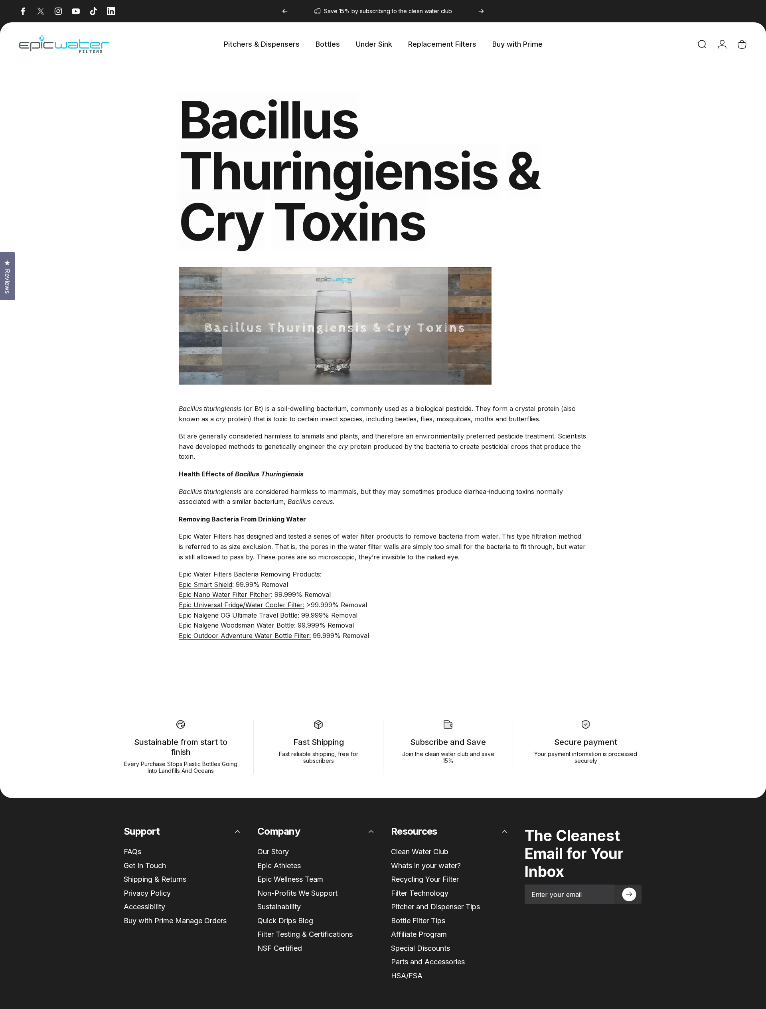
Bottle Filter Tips (418, 920)
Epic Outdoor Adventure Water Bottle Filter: (245, 636)
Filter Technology (419, 893)
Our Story (273, 851)
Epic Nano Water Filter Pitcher (225, 594)
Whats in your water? (426, 865)
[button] (628, 894)
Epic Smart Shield (205, 584)
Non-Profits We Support (297, 893)
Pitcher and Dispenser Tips (435, 906)
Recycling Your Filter (425, 879)
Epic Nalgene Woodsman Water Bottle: (237, 625)
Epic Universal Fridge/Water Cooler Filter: (241, 605)
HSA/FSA (406, 975)
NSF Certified (279, 948)
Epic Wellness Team (290, 879)
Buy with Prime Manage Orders (175, 920)
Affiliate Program (419, 934)
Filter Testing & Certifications (305, 934)
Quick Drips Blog (285, 920)
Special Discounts (420, 948)
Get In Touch (145, 865)
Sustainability (279, 906)
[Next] (481, 11)
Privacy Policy (147, 893)
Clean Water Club (419, 851)
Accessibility (144, 906)
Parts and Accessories (428, 962)
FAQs (132, 851)
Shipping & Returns (155, 879)
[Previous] (285, 11)
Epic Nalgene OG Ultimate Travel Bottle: (239, 615)
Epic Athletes (279, 865)
